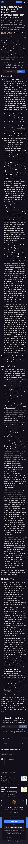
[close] (23, 801)
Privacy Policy (19, 833)
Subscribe (14, 821)
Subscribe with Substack (15, 827)
